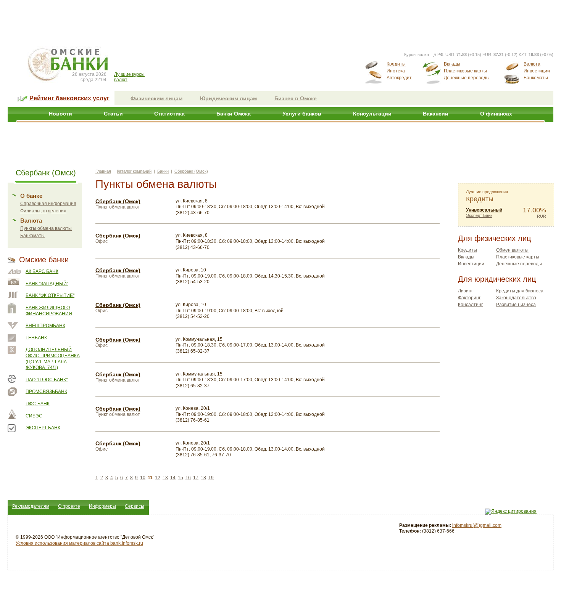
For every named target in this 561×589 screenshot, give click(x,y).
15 (180, 477)
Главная (103, 171)
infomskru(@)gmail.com (476, 525)
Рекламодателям (30, 506)
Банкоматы (536, 77)
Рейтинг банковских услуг (69, 98)
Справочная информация (48, 203)
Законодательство (516, 297)
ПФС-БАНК (38, 403)
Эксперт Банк (43, 427)
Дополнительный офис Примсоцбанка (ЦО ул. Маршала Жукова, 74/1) (53, 358)
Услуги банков (301, 114)
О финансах (496, 114)
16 (188, 477)
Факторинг (469, 297)
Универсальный (484, 210)
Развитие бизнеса (516, 304)
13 (165, 477)
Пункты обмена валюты (46, 228)
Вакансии (435, 114)
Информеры (102, 506)
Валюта (532, 64)
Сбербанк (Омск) (191, 171)
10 (142, 477)
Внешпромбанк (45, 325)
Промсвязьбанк (46, 391)
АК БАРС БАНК (42, 271)
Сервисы (134, 506)
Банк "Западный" (47, 283)
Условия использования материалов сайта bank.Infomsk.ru (79, 543)
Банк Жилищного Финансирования (49, 310)
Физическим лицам (156, 98)
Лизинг (465, 291)
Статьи (113, 114)
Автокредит (399, 77)
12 (157, 477)
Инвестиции (537, 71)
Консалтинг (470, 304)
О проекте (69, 506)
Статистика (169, 114)
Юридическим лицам (228, 98)
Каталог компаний (134, 171)
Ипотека (396, 71)
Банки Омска (233, 114)
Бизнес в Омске (295, 98)
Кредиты (396, 64)
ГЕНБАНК (36, 337)
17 (195, 477)
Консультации (372, 114)
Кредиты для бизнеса (519, 291)
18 (203, 477)
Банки (163, 171)
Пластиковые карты (465, 71)
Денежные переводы (467, 77)
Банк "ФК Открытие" (50, 295)
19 (211, 477)
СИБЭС (34, 416)
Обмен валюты (512, 250)
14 (173, 477)
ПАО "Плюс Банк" (47, 379)
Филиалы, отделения (43, 210)
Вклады (452, 64)
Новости (60, 114)
